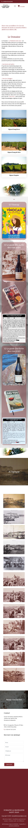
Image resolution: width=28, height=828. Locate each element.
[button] (2, 15)
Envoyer (9, 764)
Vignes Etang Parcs (14, 129)
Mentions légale (7, 819)
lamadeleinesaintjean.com (19, 816)
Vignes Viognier (14, 175)
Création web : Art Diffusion (16, 821)
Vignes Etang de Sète (14, 152)
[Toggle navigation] (15, 6)
